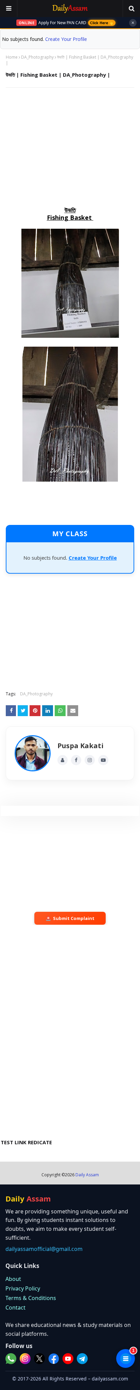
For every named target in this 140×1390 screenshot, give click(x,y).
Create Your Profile (66, 39)
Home (12, 57)
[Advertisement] (70, 142)
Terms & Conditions (30, 1298)
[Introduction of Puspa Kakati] (33, 753)
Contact (15, 1307)
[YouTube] (103, 760)
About (13, 1279)
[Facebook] (76, 760)
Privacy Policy (22, 1288)
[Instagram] (90, 760)
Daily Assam (87, 1175)
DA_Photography (37, 57)
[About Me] (62, 760)
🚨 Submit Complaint (70, 918)
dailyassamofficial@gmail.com (44, 1249)
